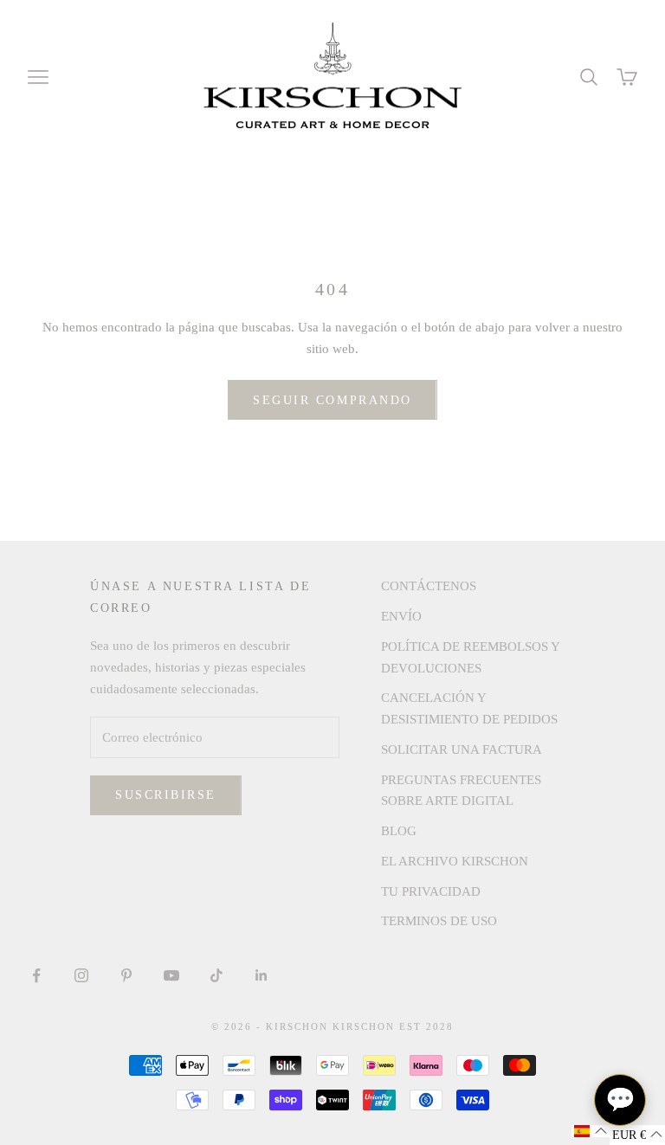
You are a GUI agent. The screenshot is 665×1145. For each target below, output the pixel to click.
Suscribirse (165, 794)
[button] (590, 1131)
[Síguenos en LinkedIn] (261, 975)
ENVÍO (401, 616)
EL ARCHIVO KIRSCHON (454, 861)
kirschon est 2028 (393, 1026)
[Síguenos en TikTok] (216, 975)
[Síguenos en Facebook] (36, 975)
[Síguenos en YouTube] (171, 975)
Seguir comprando (332, 400)
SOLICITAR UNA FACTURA (461, 749)
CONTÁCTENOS (428, 586)
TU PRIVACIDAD (431, 891)
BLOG (398, 831)
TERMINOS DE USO (439, 921)
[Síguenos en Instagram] (81, 975)
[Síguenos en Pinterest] (126, 975)
